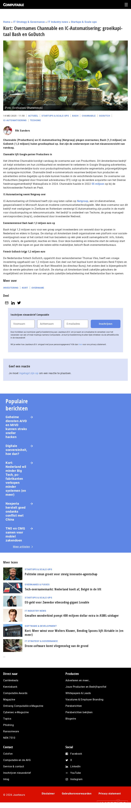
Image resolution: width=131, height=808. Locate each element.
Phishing (8, 725)
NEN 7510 (9, 737)
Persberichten (74, 705)
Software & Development (41, 626)
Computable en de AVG (17, 760)
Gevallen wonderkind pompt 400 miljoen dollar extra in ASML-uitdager (72, 615)
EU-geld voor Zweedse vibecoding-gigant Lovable (57, 602)
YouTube (75, 772)
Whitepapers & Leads (78, 693)
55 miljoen (98, 183)
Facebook (76, 753)
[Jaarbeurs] (111, 803)
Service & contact (13, 766)
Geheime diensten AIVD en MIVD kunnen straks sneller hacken (16, 427)
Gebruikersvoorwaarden (77, 793)
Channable (89, 115)
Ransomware (11, 731)
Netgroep (82, 201)
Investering (11, 287)
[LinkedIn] (13, 303)
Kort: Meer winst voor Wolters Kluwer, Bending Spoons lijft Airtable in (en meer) (74, 633)
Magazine (9, 699)
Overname (37, 287)
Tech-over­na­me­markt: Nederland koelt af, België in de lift (63, 589)
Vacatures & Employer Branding (85, 699)
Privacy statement (110, 793)
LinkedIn (75, 766)
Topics (7, 718)
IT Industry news (58, 21)
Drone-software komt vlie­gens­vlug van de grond (57, 646)
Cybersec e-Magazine (16, 712)
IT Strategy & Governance (29, 21)
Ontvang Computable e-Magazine (23, 705)
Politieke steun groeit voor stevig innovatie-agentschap (61, 574)
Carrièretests (10, 680)
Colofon (8, 753)
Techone (35, 120)
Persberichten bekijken (79, 712)
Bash (75, 115)
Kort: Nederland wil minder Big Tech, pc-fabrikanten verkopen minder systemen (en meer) (16, 479)
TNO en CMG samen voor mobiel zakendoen (15, 534)
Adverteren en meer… (78, 680)
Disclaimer (48, 793)
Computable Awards (15, 693)
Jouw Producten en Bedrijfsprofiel (86, 686)
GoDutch (104, 115)
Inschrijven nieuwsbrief (17, 772)
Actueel (33, 115)
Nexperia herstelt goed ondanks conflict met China (16, 511)
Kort (25, 287)
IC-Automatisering (15, 120)
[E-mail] (7, 303)
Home (6, 21)
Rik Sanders (22, 130)
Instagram (76, 779)
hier (80, 344)
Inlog (6, 779)
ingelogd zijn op (28, 373)
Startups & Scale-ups (84, 21)
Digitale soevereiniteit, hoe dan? (16, 450)
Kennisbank (10, 686)
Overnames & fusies (37, 584)
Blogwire (71, 718)
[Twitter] (19, 303)
